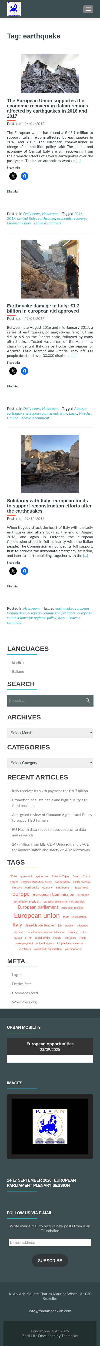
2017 (11, 218)
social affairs (42, 937)
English (18, 662)
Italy (63, 413)
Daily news (31, 214)
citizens (14, 882)
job (60, 925)
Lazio (73, 413)
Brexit (76, 876)
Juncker (69, 925)
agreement (26, 876)
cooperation (62, 882)
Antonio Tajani (61, 876)
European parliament (42, 413)
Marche (85, 413)
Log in (17, 975)
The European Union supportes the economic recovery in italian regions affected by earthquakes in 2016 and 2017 (47, 108)
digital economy (82, 882)
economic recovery (71, 218)
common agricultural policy (36, 882)
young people (73, 949)
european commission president (51, 613)
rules (84, 932)
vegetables (25, 949)
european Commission (53, 894)
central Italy (26, 218)
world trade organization (48, 949)
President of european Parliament (46, 932)
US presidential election (70, 943)
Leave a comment (48, 223)
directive (17, 887)
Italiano (18, 671)
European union (19, 223)
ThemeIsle (69, 1336)
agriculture (41, 876)
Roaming (73, 932)
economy (47, 887)
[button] (39, 1142)
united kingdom (45, 943)
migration (82, 925)
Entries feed (22, 984)
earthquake (46, 218)
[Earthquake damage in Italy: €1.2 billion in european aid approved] (50, 269)
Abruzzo (80, 409)
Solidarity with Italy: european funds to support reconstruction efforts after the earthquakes (49, 506)
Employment (63, 887)
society (57, 938)
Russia (18, 937)
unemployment (24, 943)
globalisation (79, 917)
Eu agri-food (81, 887)
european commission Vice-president (64, 901)
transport (70, 937)
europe (21, 894)
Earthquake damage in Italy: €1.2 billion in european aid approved (43, 308)
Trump (82, 938)
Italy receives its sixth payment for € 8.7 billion (50, 791)
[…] (78, 161)
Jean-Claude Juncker (40, 925)
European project (72, 907)
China (86, 876)
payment (18, 932)
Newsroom (50, 214)
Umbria (12, 418)
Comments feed (25, 993)
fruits (66, 917)
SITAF (28, 938)
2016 (78, 214)
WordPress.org (24, 1002)
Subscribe (50, 1260)
